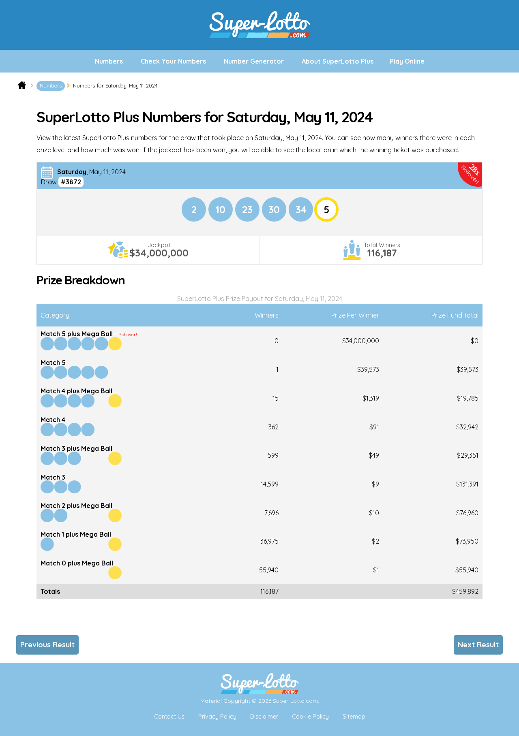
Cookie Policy (310, 716)
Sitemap (354, 716)
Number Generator (254, 61)
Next (478, 644)
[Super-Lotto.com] (259, 47)
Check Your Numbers (173, 61)
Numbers (109, 61)
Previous (47, 644)
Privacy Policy (217, 716)
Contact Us (169, 716)
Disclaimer (264, 716)
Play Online (407, 61)
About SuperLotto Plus (337, 61)
